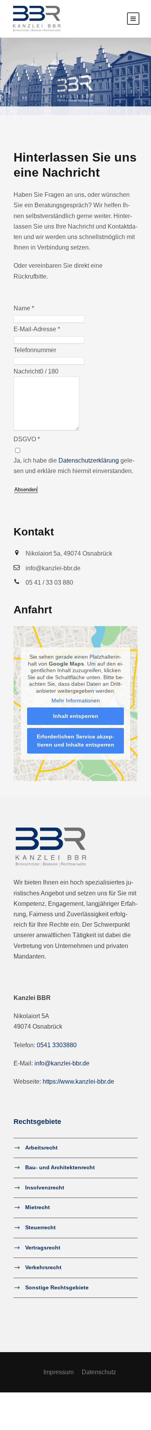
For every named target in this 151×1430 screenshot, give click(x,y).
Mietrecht (37, 1207)
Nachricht (27, 371)
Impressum (58, 1372)
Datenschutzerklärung (88, 460)
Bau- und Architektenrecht (60, 1167)
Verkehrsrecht (43, 1267)
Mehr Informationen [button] (75, 700)
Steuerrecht (40, 1227)
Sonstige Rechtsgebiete (57, 1287)
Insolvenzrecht (44, 1187)
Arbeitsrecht (41, 1147)
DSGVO (27, 439)
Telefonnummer (35, 350)
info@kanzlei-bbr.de (61, 1063)
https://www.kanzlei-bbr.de (78, 1081)
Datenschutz (99, 1372)
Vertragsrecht (42, 1247)
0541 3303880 (57, 1045)
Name (24, 308)
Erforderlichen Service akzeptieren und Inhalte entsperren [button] (75, 740)
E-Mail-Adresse (37, 329)
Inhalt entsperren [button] (75, 716)
